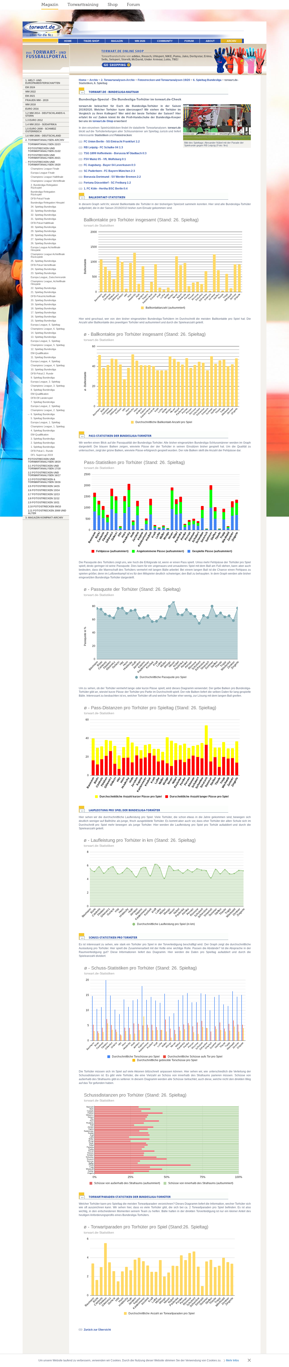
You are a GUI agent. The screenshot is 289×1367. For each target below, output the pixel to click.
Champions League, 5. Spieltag (48, 345)
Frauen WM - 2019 (36, 100)
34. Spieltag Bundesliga (43, 206)
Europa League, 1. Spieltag (45, 422)
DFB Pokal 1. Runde (42, 450)
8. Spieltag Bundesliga (43, 389)
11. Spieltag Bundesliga (43, 357)
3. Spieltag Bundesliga (43, 438)
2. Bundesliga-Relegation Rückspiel (44, 186)
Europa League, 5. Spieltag (45, 341)
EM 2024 (30, 87)
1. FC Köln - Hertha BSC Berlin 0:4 (106, 188)
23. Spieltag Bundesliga (43, 273)
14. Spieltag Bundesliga (43, 332)
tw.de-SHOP (91, 41)
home (68, 41)
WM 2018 (30, 104)
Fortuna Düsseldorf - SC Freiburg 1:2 (107, 182)
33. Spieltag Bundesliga (43, 210)
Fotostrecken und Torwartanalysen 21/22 (44, 149)
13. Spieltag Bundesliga (43, 337)
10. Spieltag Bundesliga (43, 369)
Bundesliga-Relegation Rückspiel (43, 193)
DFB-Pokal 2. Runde (42, 373)
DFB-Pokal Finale (40, 198)
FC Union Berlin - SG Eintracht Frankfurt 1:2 (112, 141)
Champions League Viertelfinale (48, 181)
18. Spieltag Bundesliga (43, 308)
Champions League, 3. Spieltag (48, 385)
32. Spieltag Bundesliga (43, 214)
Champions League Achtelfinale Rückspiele (48, 255)
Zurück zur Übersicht (97, 1329)
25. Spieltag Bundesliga (43, 261)
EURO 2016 (32, 108)
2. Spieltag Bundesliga (43, 442)
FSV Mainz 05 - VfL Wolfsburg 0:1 (105, 159)
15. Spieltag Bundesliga (43, 320)
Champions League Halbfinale (47, 176)
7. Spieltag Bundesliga (43, 402)
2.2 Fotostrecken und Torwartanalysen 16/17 (44, 474)
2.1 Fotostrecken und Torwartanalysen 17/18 (44, 467)
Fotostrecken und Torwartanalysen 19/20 (44, 163)
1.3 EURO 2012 (34, 120)
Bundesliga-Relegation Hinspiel (47, 202)
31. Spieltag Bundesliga (43, 219)
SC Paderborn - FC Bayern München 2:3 (109, 171)
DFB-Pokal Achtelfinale (43, 296)
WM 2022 (30, 91)
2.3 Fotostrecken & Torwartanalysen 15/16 (44, 480)
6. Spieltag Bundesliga (43, 414)
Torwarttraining (83, 4)
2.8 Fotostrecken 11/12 (43, 498)
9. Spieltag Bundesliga (43, 377)
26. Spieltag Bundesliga (43, 243)
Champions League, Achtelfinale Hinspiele (48, 282)
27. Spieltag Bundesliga (43, 239)
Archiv (231, 41)
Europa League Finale (43, 172)
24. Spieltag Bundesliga (43, 269)
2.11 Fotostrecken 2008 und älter (47, 512)
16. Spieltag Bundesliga (43, 316)
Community (164, 41)
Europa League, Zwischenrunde (48, 277)
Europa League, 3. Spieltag (45, 381)
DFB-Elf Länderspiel (42, 398)
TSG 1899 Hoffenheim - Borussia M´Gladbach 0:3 (115, 153)
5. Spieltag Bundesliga (43, 418)
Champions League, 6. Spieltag (48, 328)
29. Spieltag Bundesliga (43, 231)
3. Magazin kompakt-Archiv (44, 517)
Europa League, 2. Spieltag (45, 406)
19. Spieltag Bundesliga (43, 304)
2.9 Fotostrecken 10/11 (43, 502)
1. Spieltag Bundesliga (43, 446)
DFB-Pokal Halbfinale (42, 223)
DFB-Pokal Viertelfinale (43, 265)
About (210, 41)
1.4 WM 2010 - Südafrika (41, 124)
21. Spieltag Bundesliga (43, 292)
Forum (133, 4)
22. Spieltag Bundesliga (43, 288)
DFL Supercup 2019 (42, 455)
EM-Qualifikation (40, 353)
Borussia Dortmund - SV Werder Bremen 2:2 (112, 176)
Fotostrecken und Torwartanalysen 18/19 (44, 460)
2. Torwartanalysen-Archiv (44, 140)
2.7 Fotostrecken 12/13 (44, 494)
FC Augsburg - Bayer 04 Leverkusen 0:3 (109, 165)
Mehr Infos (232, 1360)
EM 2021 (30, 96)
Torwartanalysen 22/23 (44, 144)
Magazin (49, 4)
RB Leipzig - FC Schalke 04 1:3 (103, 147)
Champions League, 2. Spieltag (48, 410)
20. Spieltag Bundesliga (43, 300)
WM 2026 (140, 41)
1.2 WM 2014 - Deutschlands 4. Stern (45, 114)
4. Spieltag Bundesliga (43, 430)
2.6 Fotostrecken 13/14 (44, 490)
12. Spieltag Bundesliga (43, 349)
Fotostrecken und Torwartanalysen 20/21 (44, 156)
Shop (113, 4)
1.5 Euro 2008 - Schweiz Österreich (40, 130)
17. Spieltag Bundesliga (43, 312)
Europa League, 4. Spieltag (45, 361)
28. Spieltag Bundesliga (43, 235)
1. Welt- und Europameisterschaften (42, 81)
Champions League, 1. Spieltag (48, 426)
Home (82, 80)
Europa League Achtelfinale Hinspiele (45, 248)
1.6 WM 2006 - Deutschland (43, 135)
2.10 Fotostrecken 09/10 (44, 506)
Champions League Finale (45, 168)
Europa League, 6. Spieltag (45, 324)
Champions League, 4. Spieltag (48, 365)
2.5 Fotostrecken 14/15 (44, 486)
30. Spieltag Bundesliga (43, 227)
